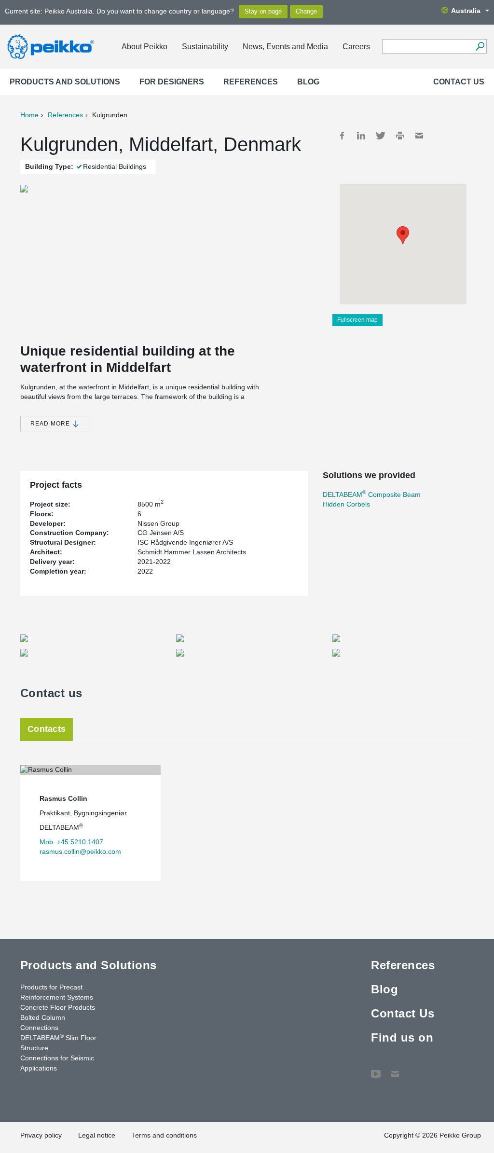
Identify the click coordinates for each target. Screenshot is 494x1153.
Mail (419, 135)
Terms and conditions (164, 1135)
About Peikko (144, 46)
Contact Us (458, 82)
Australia (465, 10)
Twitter (380, 135)
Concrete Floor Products (57, 1007)
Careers (356, 46)
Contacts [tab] (46, 729)
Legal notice (96, 1135)
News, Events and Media (285, 46)
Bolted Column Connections (42, 1022)
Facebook (342, 135)
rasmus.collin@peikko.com (80, 851)
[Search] (480, 46)
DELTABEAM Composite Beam (372, 494)
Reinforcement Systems (56, 997)
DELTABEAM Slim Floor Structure (58, 1042)
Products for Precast (51, 987)
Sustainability (205, 46)
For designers (171, 82)
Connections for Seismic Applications (57, 1063)
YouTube (376, 1069)
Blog (308, 82)
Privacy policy (41, 1135)
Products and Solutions (65, 82)
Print (400, 135)
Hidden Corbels (346, 504)
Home (29, 115)
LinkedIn (361, 135)
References (250, 82)
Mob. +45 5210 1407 (71, 842)
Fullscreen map (357, 319)
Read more (51, 423)
